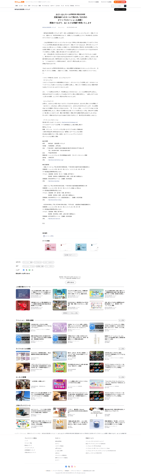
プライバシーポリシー (76, 470)
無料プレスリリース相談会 (61, 457)
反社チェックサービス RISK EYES (94, 453)
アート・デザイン (49, 266)
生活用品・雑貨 (39, 266)
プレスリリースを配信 (93, 1)
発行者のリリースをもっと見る (70, 313)
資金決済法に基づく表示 (89, 470)
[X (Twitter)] (26, 270)
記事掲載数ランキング (30, 450)
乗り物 (72, 5)
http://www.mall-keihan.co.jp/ (55, 160)
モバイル (67, 5)
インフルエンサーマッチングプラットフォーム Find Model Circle (101, 450)
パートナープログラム (58, 470)
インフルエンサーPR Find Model (93, 446)
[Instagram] (72, 466)
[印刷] (32, 270)
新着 (17, 5)
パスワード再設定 (59, 446)
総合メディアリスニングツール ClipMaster (95, 443)
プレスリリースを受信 (106, 1)
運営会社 (48, 470)
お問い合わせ (70, 282)
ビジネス (58, 5)
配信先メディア (28, 445)
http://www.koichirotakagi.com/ (70, 122)
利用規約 (67, 470)
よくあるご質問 (58, 450)
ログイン (57, 443)
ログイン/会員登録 (121, 1)
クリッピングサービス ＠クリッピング (95, 441)
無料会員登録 (58, 441)
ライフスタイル (45, 5)
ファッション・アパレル (28, 266)
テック (62, 5)
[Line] (29, 270)
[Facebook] (23, 270)
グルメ (25, 5)
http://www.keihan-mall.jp (54, 199)
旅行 (29, 5)
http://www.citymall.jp (53, 181)
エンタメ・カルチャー (48, 262)
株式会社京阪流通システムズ (49, 27)
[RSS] (75, 466)
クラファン (77, 5)
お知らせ (57, 453)
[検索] (125, 6)
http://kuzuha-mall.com (54, 218)
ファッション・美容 (36, 5)
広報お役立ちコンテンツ (30, 452)
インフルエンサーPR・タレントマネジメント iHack (98, 448)
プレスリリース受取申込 (61, 455)
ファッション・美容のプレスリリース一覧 (30, 433)
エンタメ (21, 5)
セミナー (57, 460)
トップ (16, 433)
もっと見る (121, 320)
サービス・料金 (28, 443)
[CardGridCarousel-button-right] (97, 247)
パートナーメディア (29, 447)
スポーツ (52, 5)
